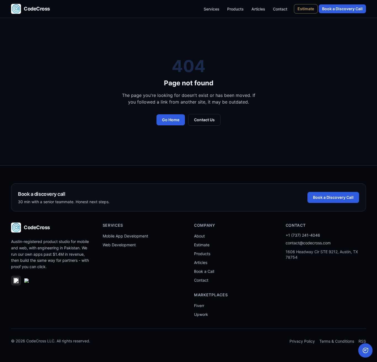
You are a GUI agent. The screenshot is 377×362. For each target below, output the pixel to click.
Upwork (201, 314)
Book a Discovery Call (342, 8)
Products (235, 9)
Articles (258, 9)
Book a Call (204, 271)
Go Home (170, 119)
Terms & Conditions (336, 341)
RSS (362, 341)
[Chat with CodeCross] (365, 350)
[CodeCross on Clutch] (32, 281)
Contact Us (204, 119)
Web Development (119, 244)
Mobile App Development (125, 236)
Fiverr (199, 305)
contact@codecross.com (308, 243)
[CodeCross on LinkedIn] (16, 281)
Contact (280, 9)
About (199, 236)
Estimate (306, 8)
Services (211, 9)
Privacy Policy (302, 341)
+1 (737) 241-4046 (303, 235)
